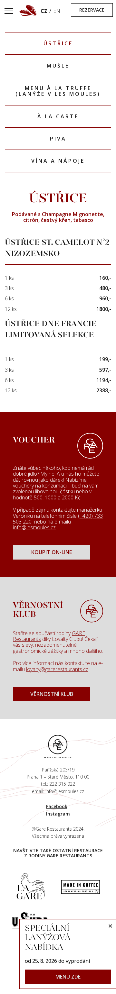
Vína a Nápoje (58, 160)
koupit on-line (51, 552)
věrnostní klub (51, 694)
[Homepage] (58, 746)
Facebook (56, 806)
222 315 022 (62, 784)
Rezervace (91, 10)
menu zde (68, 976)
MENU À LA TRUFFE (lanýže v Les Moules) (58, 91)
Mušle (58, 65)
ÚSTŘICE (58, 43)
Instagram (58, 814)
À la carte (58, 116)
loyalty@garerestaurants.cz (57, 669)
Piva (58, 138)
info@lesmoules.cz (34, 527)
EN (56, 10)
